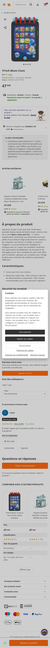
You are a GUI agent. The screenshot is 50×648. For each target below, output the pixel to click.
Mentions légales (37, 355)
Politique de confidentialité (16, 355)
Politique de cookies (25, 350)
